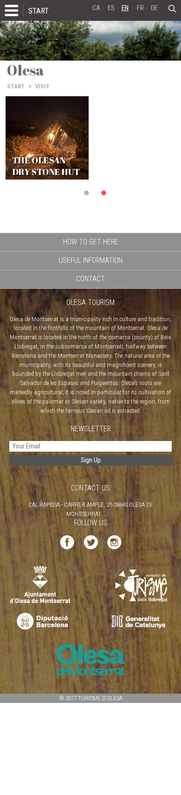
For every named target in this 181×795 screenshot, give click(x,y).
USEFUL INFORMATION (90, 260)
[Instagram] (114, 541)
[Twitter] (91, 541)
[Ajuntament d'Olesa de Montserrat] (40, 584)
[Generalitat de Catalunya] (141, 621)
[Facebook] (67, 541)
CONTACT (90, 278)
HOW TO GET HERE (90, 241)
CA (96, 8)
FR (140, 8)
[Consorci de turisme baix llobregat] (142, 585)
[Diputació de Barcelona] (41, 621)
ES (111, 8)
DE (154, 8)
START (38, 10)
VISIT (42, 86)
